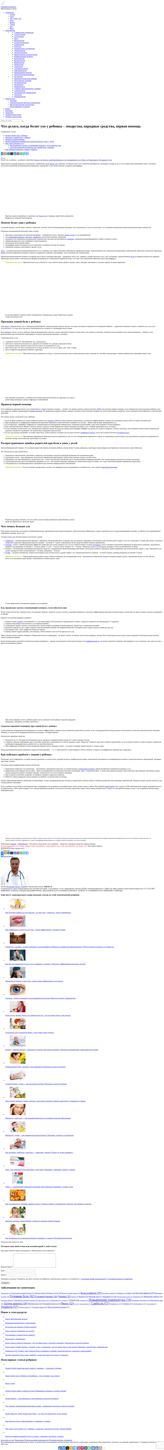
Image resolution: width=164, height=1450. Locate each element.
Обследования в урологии (20, 107)
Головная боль (22, 1296)
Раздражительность (52, 1304)
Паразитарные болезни (23, 73)
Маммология (19, 63)
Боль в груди (55, 1293)
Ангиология (19, 37)
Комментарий (7, 1267)
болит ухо (53, 164)
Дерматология (19, 51)
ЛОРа (99, 409)
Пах (11, 26)
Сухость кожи (151, 1304)
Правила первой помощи (15, 139)
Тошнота (9, 1306)
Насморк (56, 1300)
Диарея (64, 1296)
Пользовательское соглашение (60, 1440)
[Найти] (23, 121)
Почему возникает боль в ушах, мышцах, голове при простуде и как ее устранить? (36, 1355)
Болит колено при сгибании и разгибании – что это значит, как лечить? (32, 1376)
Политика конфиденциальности (36, 1440)
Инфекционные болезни (23, 57)
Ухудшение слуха (105, 160)
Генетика (17, 47)
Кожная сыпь (96, 1297)
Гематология (19, 45)
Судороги (127, 1304)
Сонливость (115, 1304)
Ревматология (19, 87)
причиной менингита (109, 467)
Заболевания (10, 30)
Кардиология (19, 59)
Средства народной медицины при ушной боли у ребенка (32, 147)
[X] (11, 153)
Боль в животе (91, 1292)
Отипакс (8, 545)
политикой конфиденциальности (93, 1279)
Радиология (18, 85)
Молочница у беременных (15, 1339)
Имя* (3, 1271)
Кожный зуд (110, 1297)
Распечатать (8, 856)
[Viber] (18, 153)
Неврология (18, 65)
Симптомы (9, 12)
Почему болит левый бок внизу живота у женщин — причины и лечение (33, 1368)
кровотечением (36, 411)
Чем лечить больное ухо (14, 143)
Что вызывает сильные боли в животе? (20, 1335)
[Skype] (24, 153)
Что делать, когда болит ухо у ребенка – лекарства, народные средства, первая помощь (38, 1429)
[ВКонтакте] (2, 153)
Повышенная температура (110, 1300)
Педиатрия (18, 77)
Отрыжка (84, 1300)
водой (19, 622)
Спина (12, 24)
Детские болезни (20, 53)
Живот (12, 22)
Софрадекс (9, 541)
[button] (9, 9)
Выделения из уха (60, 160)
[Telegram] (27, 153)
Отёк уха (84, 160)
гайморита (37, 237)
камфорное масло (92, 641)
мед (31, 742)
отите (7, 326)
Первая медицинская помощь (25, 79)
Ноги (12, 28)
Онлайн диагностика (13, 117)
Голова (12, 14)
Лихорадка (138, 1297)
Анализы (13, 101)
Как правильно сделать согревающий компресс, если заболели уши (35, 145)
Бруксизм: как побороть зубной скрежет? (21, 1327)
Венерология (19, 41)
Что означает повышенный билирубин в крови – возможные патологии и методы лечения (39, 1406)
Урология (18, 95)
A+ (2, 158)
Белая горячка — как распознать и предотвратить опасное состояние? (32, 1398)
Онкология (18, 67)
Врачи (7, 109)
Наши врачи (19, 1440)
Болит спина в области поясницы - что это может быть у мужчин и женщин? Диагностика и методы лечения (47, 1343)
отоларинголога (123, 433)
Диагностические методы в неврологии (25, 103)
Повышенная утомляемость (141, 1300)
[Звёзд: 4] (7, 848)
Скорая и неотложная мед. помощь (27, 89)
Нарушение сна (44, 1300)
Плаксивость (93, 160)
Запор (74, 1297)
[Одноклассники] (5, 153)
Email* (3, 1275)
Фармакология (19, 97)
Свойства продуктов (13, 115)
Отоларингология (21, 69)
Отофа (7, 553)
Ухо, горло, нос (15, 18)
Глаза (12, 16)
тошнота (50, 421)
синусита (28, 237)
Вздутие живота (145, 1293)
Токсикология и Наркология (25, 93)
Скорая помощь (85, 1304)
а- (4, 158)
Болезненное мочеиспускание (23, 1293)
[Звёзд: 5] (9, 848)
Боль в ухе (38, 160)
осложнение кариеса (16, 237)
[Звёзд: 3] (5, 848)
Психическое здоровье (22, 81)
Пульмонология (20, 83)
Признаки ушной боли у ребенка (17, 137)
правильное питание (86, 769)
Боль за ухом (47, 160)
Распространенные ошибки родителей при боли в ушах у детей (29, 141)
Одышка (65, 1300)
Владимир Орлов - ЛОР (16, 887)
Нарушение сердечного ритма (26, 1300)
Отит (3, 251)
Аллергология (19, 34)
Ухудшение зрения (39, 1307)
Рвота (67, 1303)
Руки (12, 20)
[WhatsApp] (21, 153)
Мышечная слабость (153, 1297)
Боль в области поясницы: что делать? (19, 1331)
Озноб (74, 1300)
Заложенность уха (74, 160)
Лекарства (9, 113)
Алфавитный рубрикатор (24, 32)
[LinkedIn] (14, 153)
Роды (76, 1304)
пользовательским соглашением (120, 1279)
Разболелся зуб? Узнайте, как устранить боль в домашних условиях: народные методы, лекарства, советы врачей (48, 1351)
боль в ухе (43, 216)
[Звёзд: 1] (2, 848)
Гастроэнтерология (21, 43)
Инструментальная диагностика (22, 105)
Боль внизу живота (110, 1293)
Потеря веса (35, 1304)
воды (133, 257)
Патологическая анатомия (24, 75)
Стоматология (19, 91)
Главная (13, 844)
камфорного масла (88, 433)
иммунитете (109, 786)
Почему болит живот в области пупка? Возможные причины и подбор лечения (35, 1391)
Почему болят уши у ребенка (16, 135)
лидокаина (96, 545)
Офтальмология (20, 71)
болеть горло (70, 235)
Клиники (8, 111)
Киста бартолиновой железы (16, 1319)
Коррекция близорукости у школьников (20, 1323)
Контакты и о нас (7, 1440)
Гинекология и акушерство (24, 49)
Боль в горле (41, 1293)
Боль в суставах (126, 1293)
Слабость (100, 1303)
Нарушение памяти (7, 1300)
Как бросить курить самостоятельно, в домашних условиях (27, 1421)
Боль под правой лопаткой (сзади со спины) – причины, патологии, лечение (34, 1436)
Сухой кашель (139, 1304)
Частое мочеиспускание (58, 1307)
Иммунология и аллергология (25, 55)
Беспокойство (6, 1293)
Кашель (84, 1296)
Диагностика (10, 99)
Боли (16, 39)
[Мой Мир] (8, 153)
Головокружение (46, 1296)
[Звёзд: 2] (3, 848)
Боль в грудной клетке (71, 1293)
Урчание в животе (25, 1307)
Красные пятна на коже (125, 1296)
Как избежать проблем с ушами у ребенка (21, 149)
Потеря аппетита (15, 1303)
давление (70, 239)
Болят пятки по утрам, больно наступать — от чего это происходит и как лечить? (36, 1414)
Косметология (19, 61)
